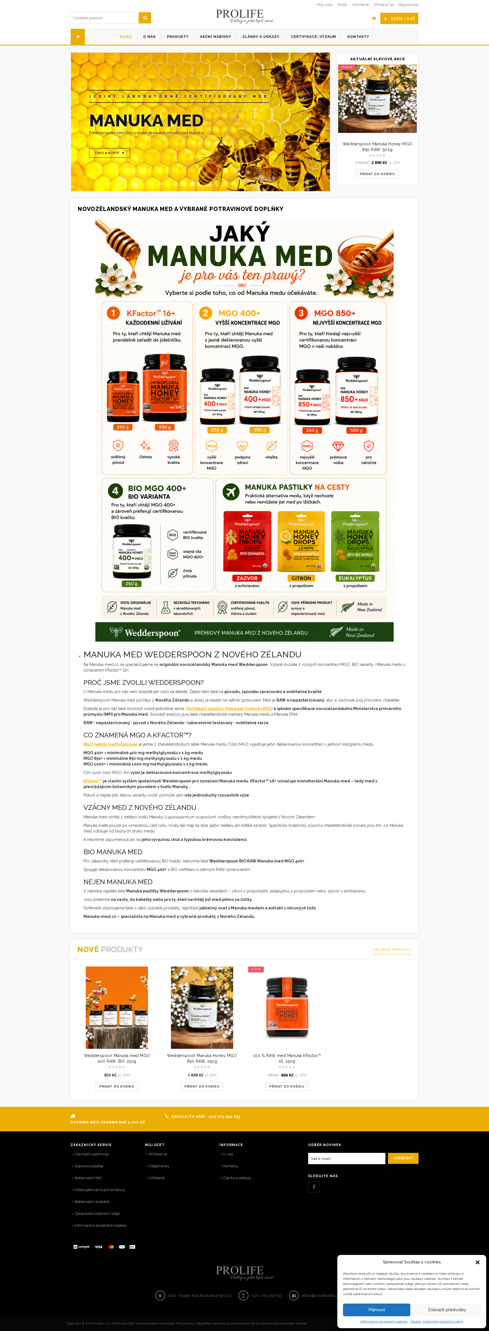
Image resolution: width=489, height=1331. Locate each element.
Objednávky (159, 1166)
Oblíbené (156, 1178)
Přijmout (376, 1309)
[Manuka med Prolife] (244, 17)
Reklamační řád (87, 1178)
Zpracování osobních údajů (97, 1213)
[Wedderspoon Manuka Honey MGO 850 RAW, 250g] (202, 1008)
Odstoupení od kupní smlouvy (99, 1190)
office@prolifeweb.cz (320, 1295)
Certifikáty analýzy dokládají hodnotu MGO (229, 708)
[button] (478, 1262)
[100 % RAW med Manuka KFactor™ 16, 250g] (287, 1008)
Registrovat (408, 5)
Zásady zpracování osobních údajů (436, 1321)
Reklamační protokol (92, 1202)
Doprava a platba (88, 1166)
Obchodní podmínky (91, 1154)
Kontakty (230, 1166)
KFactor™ (92, 781)
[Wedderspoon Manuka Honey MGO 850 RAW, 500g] (377, 98)
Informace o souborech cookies (384, 1321)
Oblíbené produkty (392, 950)
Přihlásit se (384, 5)
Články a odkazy (237, 1178)
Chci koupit (107, 153)
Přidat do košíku (377, 174)
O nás (228, 1154)
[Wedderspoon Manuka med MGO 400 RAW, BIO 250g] (117, 1008)
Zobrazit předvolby (447, 1309)
